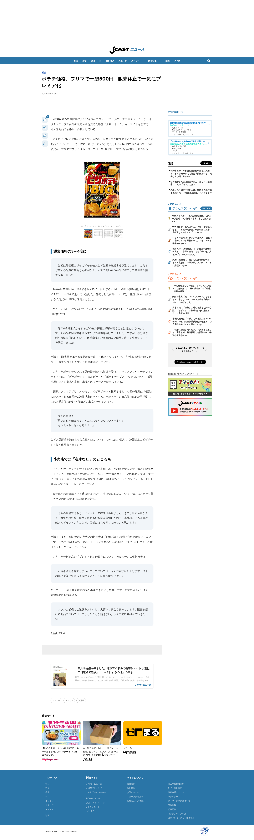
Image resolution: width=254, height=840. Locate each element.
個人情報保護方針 (176, 783)
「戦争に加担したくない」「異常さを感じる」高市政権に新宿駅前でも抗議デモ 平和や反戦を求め (192, 332)
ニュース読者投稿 (135, 796)
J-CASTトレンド (94, 788)
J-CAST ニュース (127, 50)
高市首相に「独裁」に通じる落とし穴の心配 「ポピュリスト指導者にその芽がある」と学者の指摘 (192, 310)
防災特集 (152, 61)
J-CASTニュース (94, 783)
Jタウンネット (93, 807)
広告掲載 (172, 805)
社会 (76, 61)
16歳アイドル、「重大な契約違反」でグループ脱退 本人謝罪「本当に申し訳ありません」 (191, 218)
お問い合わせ (133, 792)
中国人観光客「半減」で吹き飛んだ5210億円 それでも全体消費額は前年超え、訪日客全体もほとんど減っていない (192, 321)
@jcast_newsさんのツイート (183, 373)
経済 (93, 61)
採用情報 (131, 788)
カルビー (56, 700)
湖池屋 (81, 700)
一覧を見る (206, 163)
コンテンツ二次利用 (177, 813)
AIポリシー (173, 796)
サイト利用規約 (175, 788)
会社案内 (131, 783)
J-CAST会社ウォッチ (96, 792)
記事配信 (172, 809)
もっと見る (206, 208)
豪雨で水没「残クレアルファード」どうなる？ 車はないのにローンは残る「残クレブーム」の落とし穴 (191, 299)
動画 (168, 61)
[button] (45, 60)
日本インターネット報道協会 (181, 818)
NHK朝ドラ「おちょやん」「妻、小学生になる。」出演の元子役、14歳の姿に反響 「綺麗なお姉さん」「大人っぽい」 (192, 229)
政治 (84, 61)
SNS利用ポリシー (176, 792)
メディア (135, 61)
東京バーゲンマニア (95, 802)
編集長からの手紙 (135, 801)
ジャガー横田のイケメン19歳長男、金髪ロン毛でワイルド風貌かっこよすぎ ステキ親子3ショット (192, 240)
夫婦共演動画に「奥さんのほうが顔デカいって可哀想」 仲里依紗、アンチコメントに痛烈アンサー (192, 262)
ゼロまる (90, 811)
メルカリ (69, 700)
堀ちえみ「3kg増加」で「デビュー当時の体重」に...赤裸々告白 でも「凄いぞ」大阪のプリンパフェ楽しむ (192, 251)
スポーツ (122, 61)
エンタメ (110, 61)
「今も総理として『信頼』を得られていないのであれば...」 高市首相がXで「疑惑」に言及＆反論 (192, 288)
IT (100, 61)
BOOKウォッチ (93, 798)
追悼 (170, 163)
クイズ (177, 61)
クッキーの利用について (179, 801)
